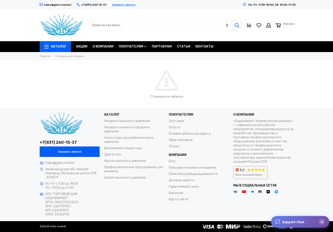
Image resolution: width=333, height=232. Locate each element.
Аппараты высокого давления (127, 121)
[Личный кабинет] (269, 25)
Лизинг (174, 146)
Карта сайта (178, 199)
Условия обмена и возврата (190, 134)
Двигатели (112, 154)
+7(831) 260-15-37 (58, 142)
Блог (172, 161)
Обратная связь (181, 140)
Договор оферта (181, 180)
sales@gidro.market (58, 4)
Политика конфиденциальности (193, 174)
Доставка (176, 121)
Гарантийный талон (184, 187)
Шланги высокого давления (125, 177)
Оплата (174, 127)
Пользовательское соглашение (193, 168)
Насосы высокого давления (125, 161)
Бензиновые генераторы (123, 148)
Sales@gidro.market (60, 163)
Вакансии (176, 193)
